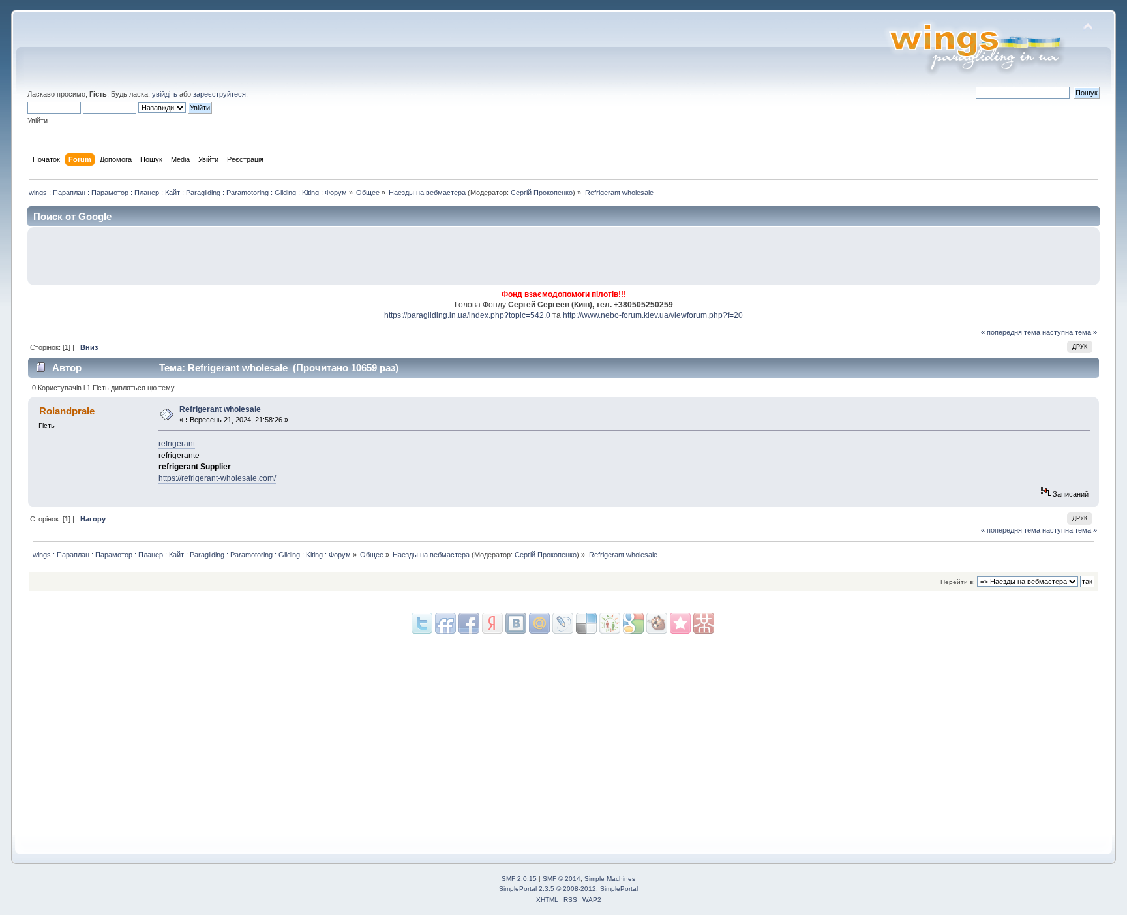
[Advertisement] (941, 255)
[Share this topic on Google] (586, 623)
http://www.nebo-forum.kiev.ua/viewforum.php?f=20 (653, 315)
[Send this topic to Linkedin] (492, 623)
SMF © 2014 (561, 878)
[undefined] (703, 623)
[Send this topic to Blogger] (633, 623)
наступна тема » (1069, 332)
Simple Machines (609, 878)
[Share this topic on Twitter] (422, 623)
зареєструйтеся (219, 94)
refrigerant (176, 443)
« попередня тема (1010, 332)
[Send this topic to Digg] (609, 623)
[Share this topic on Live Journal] (539, 623)
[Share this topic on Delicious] (562, 623)
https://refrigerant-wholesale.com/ (217, 478)
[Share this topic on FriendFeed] (445, 623)
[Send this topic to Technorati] (656, 623)
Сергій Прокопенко (542, 192)
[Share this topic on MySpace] (515, 623)
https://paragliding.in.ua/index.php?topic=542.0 (467, 315)
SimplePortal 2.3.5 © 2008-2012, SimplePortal (568, 888)
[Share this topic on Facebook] (468, 623)
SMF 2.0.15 (519, 878)
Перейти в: (957, 581)
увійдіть (164, 94)
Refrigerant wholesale (220, 409)
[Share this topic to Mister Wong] (680, 623)
